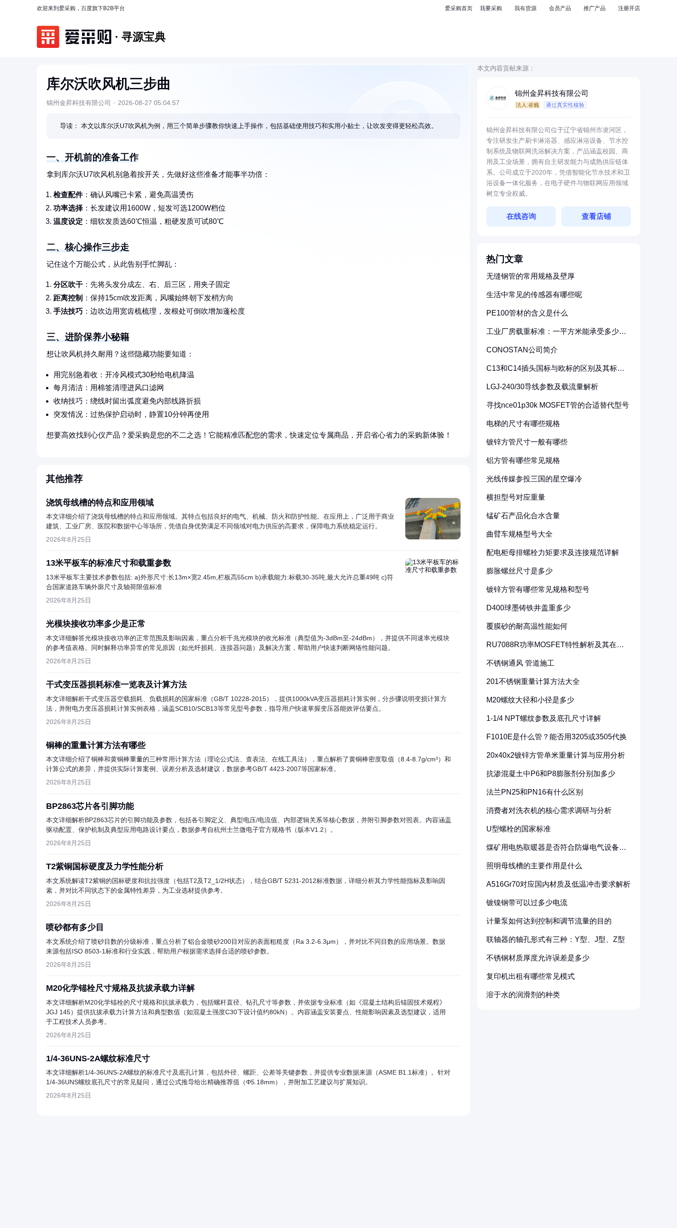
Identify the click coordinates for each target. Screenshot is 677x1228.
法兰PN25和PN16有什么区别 (534, 792)
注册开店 (629, 8)
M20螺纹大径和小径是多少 (530, 700)
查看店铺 (596, 216)
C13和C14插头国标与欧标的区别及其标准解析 (555, 372)
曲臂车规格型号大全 (519, 534)
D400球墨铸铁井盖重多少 (528, 608)
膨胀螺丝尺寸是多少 (519, 571)
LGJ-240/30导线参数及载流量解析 (542, 387)
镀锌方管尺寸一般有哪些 (526, 442)
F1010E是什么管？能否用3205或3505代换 (556, 737)
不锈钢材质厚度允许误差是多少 (537, 958)
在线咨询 (521, 216)
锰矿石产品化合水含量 (523, 516)
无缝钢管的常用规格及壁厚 (530, 276)
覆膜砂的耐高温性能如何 (526, 626)
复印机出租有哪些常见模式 (530, 976)
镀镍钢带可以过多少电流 (526, 902)
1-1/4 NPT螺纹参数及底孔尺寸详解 (543, 718)
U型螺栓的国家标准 (518, 829)
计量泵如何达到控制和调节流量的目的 (549, 921)
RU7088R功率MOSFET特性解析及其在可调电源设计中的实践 (555, 648)
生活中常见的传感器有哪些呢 (534, 294)
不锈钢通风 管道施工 (520, 663)
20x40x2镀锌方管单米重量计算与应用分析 (555, 755)
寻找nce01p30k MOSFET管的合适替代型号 (557, 405)
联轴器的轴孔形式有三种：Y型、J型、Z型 (555, 939)
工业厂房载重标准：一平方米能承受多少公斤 (556, 335)
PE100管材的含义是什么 (527, 313)
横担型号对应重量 (515, 497)
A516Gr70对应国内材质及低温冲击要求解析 (558, 884)
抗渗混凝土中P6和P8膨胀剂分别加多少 (550, 774)
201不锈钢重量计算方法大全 (533, 681)
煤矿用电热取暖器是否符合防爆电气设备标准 (556, 851)
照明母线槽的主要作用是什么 (534, 866)
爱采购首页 (459, 8)
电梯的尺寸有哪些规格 (523, 423)
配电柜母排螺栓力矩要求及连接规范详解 (552, 552)
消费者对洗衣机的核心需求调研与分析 (549, 810)
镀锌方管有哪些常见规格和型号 (537, 589)
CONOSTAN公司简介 (522, 350)
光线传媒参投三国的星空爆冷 (534, 479)
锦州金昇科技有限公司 (552, 93)
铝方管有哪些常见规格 (523, 460)
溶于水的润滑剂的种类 (523, 995)
